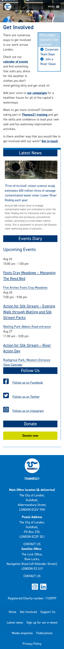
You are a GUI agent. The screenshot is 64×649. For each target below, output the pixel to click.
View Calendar (13, 365)
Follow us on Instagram (28, 411)
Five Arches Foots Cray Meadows (25, 287)
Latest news (15, 622)
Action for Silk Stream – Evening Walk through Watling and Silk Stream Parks (29, 311)
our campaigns (37, 93)
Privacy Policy (32, 644)
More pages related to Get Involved (49, 40)
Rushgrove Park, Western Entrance (26, 360)
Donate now (30, 435)
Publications (44, 633)
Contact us (32, 544)
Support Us (47, 612)
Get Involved (28, 612)
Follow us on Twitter (26, 397)
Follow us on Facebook (27, 382)
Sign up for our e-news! (41, 622)
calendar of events (15, 62)
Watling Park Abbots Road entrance (27, 326)
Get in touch (50, 141)
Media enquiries (22, 633)
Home (12, 612)
